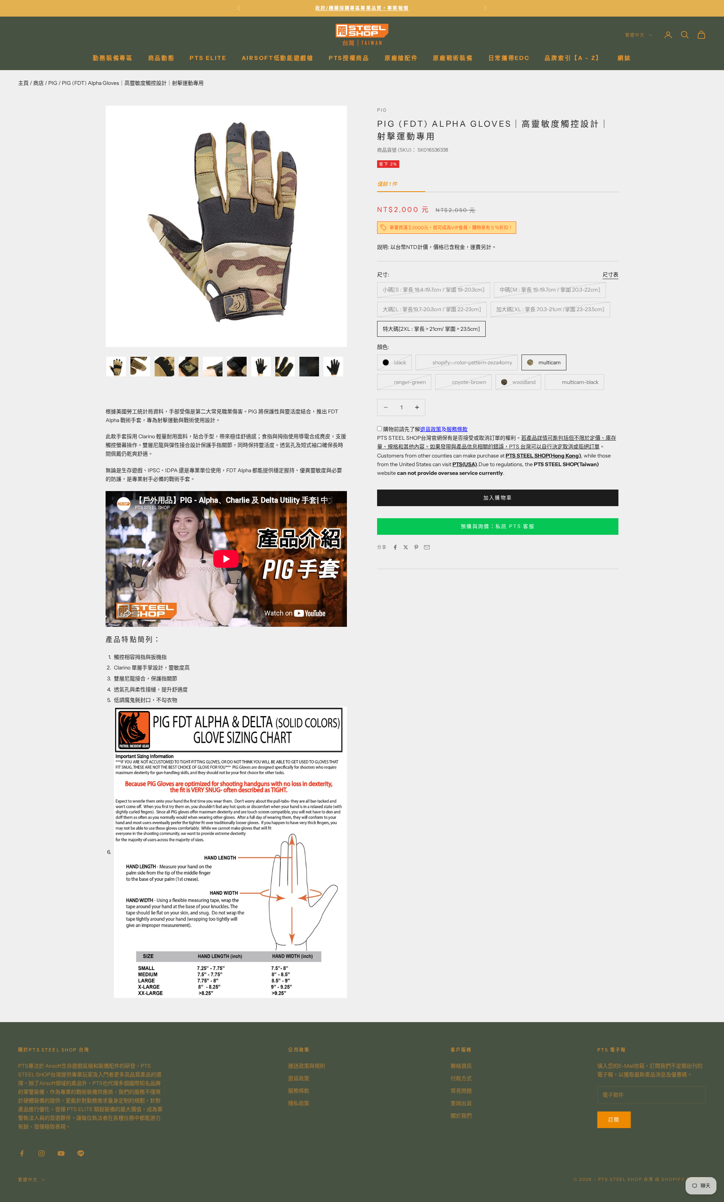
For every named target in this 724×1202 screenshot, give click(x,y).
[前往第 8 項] (285, 366)
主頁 (23, 83)
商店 (38, 83)
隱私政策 (298, 1103)
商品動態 (161, 57)
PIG (52, 83)
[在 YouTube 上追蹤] (61, 1153)
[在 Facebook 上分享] (395, 547)
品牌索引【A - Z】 (574, 57)
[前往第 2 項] (140, 366)
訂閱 (614, 1119)
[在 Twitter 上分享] (406, 547)
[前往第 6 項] (236, 366)
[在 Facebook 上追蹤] (22, 1153)
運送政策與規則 (306, 1065)
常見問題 (461, 1090)
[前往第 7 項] (261, 366)
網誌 (624, 57)
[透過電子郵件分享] (427, 547)
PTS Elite (208, 57)
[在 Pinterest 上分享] (416, 547)
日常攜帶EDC (509, 57)
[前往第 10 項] (333, 366)
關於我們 (461, 1115)
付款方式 (461, 1078)
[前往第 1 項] (116, 366)
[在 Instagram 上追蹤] (41, 1153)
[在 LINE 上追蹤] (80, 1153)
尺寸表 (610, 274)
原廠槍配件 (401, 57)
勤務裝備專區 (113, 57)
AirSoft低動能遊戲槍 (278, 57)
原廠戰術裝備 (453, 57)
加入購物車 (497, 497)
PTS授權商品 (349, 57)
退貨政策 (430, 429)
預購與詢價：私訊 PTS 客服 (498, 526)
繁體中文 (635, 35)
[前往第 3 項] (164, 366)
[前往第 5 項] (212, 366)
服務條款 (457, 429)
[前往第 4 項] (188, 366)
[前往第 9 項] (309, 366)
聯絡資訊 (461, 1065)
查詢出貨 (461, 1103)
